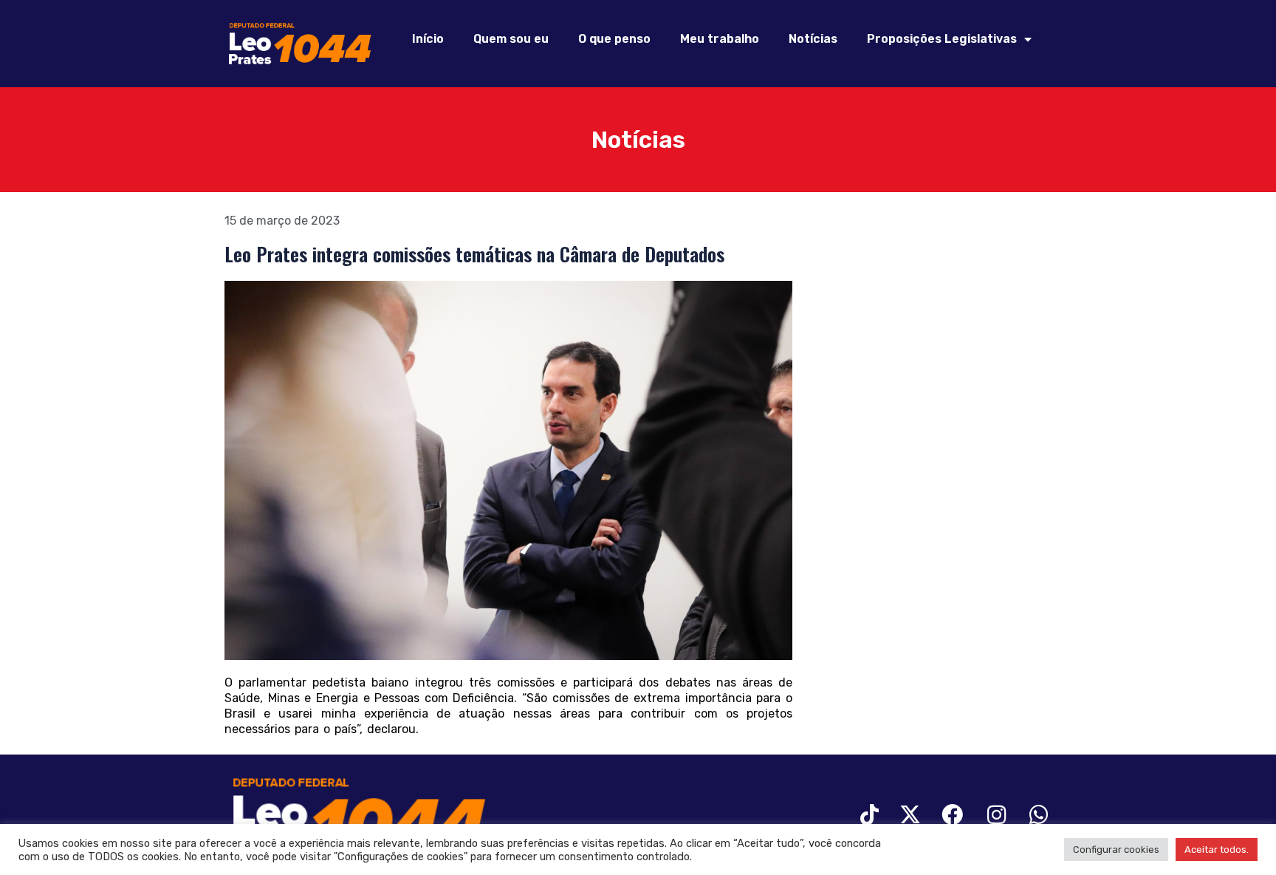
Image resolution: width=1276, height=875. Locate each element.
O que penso (614, 39)
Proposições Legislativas (942, 39)
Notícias (813, 39)
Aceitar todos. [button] (1216, 849)
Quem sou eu (511, 39)
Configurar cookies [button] (1116, 849)
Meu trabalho (719, 39)
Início (428, 39)
